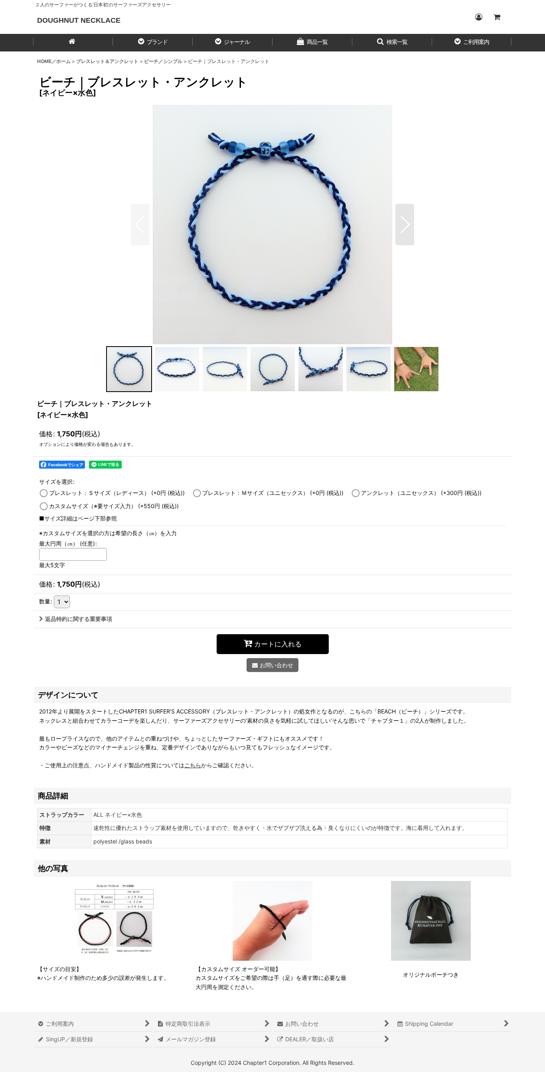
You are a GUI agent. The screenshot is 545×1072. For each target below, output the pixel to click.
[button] (153, 42)
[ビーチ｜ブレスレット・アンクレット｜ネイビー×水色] (272, 224)
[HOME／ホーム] (73, 42)
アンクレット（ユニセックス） (421, 492)
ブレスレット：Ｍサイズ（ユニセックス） (273, 492)
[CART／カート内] (497, 17)
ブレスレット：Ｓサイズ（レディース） (117, 492)
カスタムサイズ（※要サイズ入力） (114, 506)
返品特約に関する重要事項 (78, 618)
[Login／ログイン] (478, 17)
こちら (192, 765)
